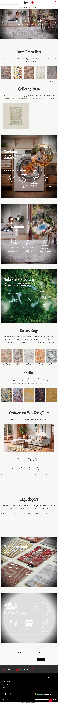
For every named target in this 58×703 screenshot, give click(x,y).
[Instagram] (5, 694)
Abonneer (41, 659)
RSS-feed (10, 699)
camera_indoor (50, 700)
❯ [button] (55, 23)
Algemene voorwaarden (6, 681)
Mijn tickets (33, 682)
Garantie (3, 687)
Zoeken (16, 3)
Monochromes (25, 7)
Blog (34, 7)
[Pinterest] (10, 694)
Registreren (33, 679)
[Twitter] (8, 694)
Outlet (30, 7)
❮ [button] (2, 23)
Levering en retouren (5, 684)
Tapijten (20, 7)
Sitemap (3, 689)
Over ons (37, 7)
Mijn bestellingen (34, 681)
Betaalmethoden (4, 682)
